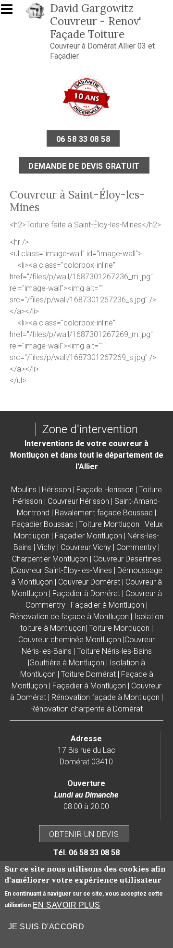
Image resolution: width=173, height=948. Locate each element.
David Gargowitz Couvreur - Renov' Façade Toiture (95, 21)
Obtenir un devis (84, 834)
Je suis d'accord (46, 927)
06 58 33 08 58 (83, 139)
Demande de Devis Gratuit (84, 166)
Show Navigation (11, 12)
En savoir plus (66, 905)
